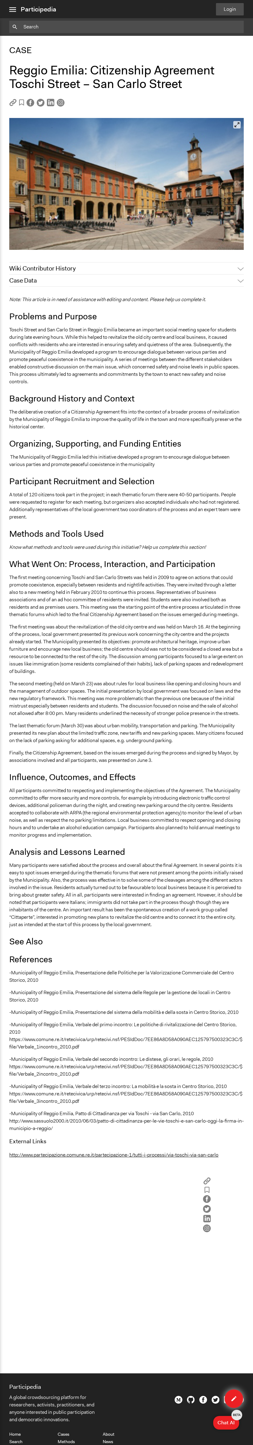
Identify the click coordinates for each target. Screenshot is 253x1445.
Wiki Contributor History (42, 268)
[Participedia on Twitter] (215, 1402)
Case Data (23, 280)
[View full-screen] (237, 124)
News (108, 1441)
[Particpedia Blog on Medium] (178, 1402)
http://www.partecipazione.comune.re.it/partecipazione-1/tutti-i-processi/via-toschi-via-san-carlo (113, 1155)
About (108, 1434)
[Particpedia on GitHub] (191, 1402)
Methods (66, 1441)
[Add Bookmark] (21, 103)
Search (16, 1441)
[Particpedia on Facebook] (203, 1402)
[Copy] (13, 104)
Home (15, 1434)
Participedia (38, 9)
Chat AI (228, 1421)
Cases (63, 1434)
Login (230, 9)
